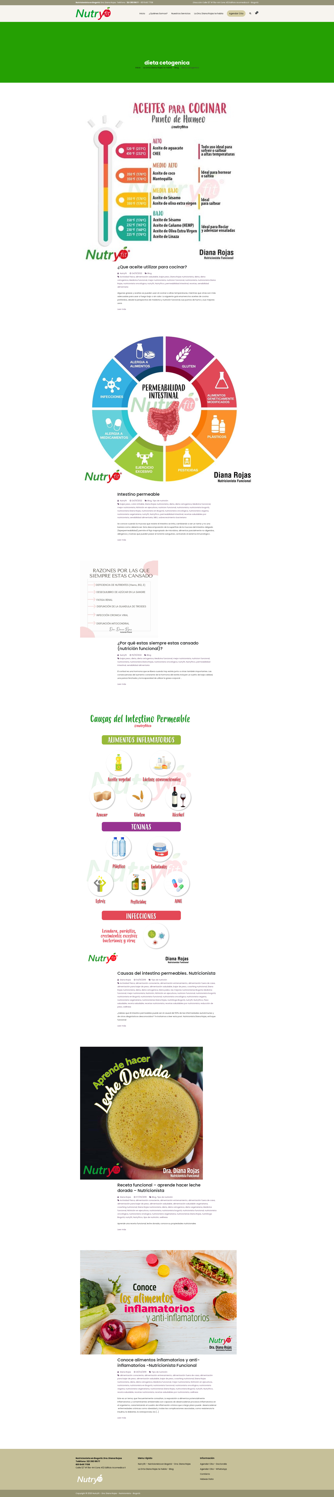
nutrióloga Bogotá (176, 1000)
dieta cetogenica (183, 504)
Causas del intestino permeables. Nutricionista (166, 973)
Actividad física (127, 276)
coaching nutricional (197, 986)
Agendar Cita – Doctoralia (213, 1463)
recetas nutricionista (154, 1003)
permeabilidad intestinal (177, 283)
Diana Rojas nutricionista (182, 276)
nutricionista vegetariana (129, 514)
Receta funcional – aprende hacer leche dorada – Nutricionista (159, 1187)
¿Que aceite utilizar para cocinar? (152, 267)
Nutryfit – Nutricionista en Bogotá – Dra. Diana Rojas (164, 1463)
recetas (193, 283)
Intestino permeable (138, 494)
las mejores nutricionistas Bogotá (187, 990)
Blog (149, 273)
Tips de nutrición (160, 500)
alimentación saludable (147, 276)
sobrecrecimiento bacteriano (173, 517)
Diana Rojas (125, 979)
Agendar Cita (236, 13)
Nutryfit (123, 273)
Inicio (142, 13)
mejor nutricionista (157, 280)
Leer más (121, 309)
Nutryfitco (160, 283)
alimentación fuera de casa (201, 983)
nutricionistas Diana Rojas (154, 1000)
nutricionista (191, 280)
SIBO (156, 517)
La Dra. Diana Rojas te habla (208, 13)
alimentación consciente (147, 983)
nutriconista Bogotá (185, 1388)
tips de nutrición (151, 1217)
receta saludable (136, 1003)
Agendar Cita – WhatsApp (213, 1469)
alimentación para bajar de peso (133, 986)
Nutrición (150, 993)
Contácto (205, 1473)
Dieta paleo (164, 990)
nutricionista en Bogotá (153, 511)
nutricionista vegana (198, 511)
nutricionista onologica (140, 1214)
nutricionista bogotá (199, 507)
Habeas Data (206, 1479)
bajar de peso (179, 986)
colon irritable (137, 504)
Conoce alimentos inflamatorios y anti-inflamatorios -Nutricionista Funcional (158, 1362)
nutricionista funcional (151, 996)
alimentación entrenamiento (173, 983)
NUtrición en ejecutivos (146, 507)
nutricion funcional (175, 280)
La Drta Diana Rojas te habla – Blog (156, 1469)
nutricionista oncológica (135, 283)
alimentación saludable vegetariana (190, 1203)
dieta (197, 276)
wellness (127, 1006)
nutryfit (150, 283)
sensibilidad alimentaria (141, 517)
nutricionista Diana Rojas (129, 511)
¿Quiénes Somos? (158, 13)
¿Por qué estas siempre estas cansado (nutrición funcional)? (157, 645)
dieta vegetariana (193, 1207)
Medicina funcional (138, 280)
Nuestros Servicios (180, 13)
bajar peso (164, 276)
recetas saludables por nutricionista (182, 1003)
